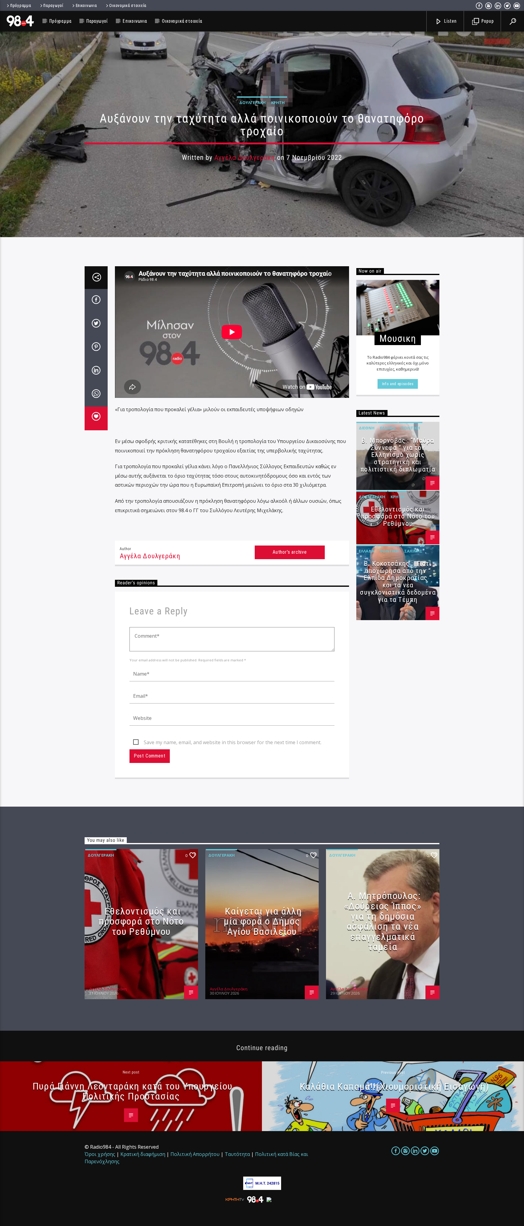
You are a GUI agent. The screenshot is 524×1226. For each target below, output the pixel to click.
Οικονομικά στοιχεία (127, 5)
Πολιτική (410, 428)
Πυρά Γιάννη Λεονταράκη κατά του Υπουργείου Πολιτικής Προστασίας (132, 1091)
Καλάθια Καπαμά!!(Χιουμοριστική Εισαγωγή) (394, 1086)
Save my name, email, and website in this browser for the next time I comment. (232, 742)
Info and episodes (398, 383)
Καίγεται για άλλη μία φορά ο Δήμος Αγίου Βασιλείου (263, 921)
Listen (450, 21)
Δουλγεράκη (252, 102)
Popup (487, 21)
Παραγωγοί (53, 5)
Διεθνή (367, 428)
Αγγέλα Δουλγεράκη (244, 157)
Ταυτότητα (237, 1154)
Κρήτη (278, 102)
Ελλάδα (387, 428)
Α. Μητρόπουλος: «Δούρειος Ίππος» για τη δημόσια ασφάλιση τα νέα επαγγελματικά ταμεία (383, 921)
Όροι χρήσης (100, 1154)
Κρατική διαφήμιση (142, 1154)
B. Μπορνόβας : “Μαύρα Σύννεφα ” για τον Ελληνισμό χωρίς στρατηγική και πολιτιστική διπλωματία (397, 454)
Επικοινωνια (86, 5)
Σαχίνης (413, 551)
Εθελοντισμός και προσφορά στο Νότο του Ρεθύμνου (398, 516)
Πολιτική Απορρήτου (195, 1154)
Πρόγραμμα (20, 5)
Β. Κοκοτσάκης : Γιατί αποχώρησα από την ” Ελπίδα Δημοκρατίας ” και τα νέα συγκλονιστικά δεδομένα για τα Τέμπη (398, 581)
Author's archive (290, 552)
